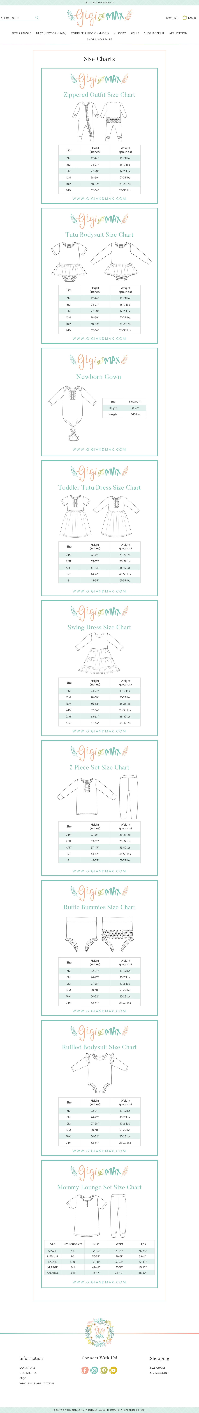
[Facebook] (85, 1370)
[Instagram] (94, 1370)
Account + (173, 18)
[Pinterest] (104, 1370)
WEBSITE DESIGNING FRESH (133, 1410)
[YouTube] (113, 1370)
